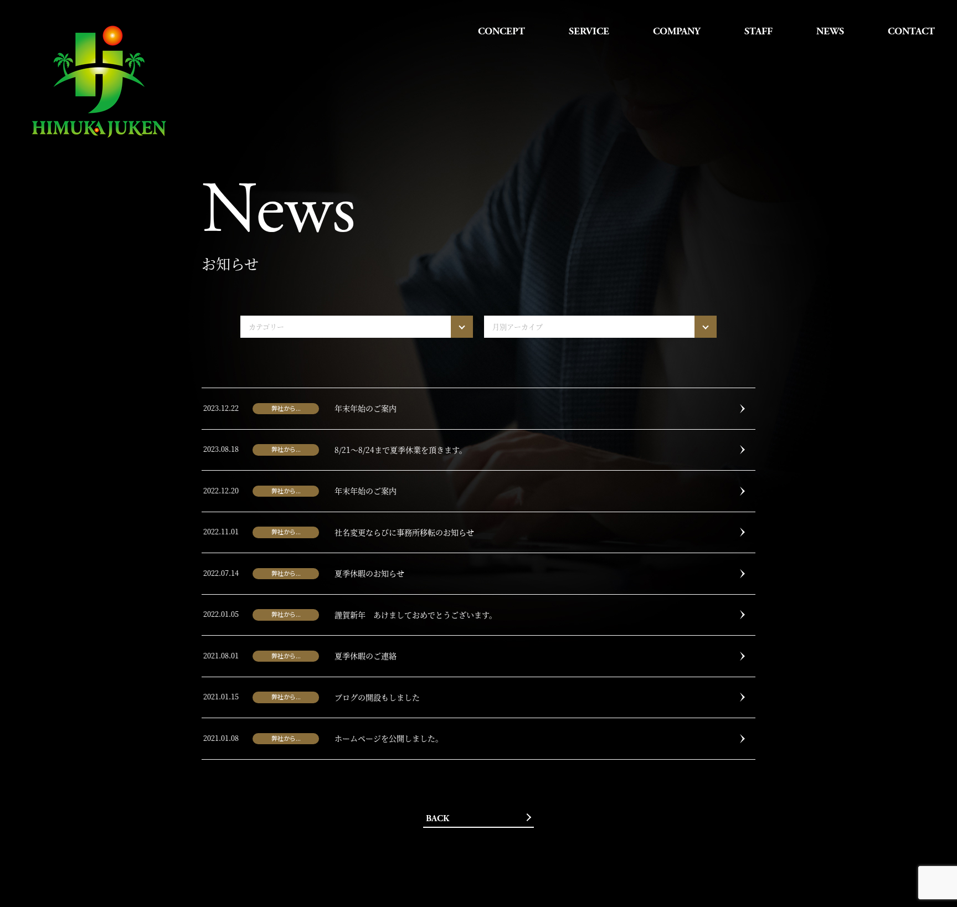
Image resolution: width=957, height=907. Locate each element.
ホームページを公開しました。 (389, 738)
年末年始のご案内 (366, 408)
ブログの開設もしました (377, 697)
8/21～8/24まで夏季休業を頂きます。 (401, 449)
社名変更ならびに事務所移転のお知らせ (404, 532)
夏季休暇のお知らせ (369, 573)
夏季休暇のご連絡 (366, 655)
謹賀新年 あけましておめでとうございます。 (416, 614)
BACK (437, 818)
